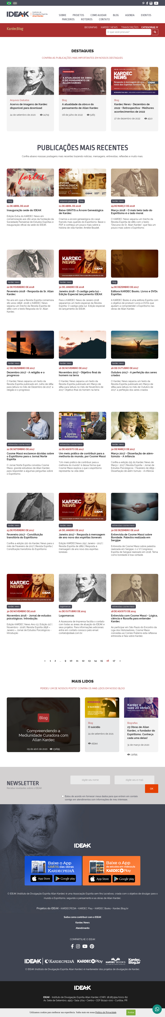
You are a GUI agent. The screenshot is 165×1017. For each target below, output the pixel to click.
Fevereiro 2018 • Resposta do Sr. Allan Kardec (30, 293)
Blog (64, 100)
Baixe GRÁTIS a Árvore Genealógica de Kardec (81, 212)
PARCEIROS (68, 19)
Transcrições (130, 27)
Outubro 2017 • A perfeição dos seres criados (134, 374)
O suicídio (94, 727)
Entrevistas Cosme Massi (19, 444)
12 (83, 660)
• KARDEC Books (102, 908)
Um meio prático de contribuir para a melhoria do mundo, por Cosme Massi (82, 455)
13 (89, 660)
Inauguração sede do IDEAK (24, 210)
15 (101, 660)
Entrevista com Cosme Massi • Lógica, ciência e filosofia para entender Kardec (134, 618)
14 (95, 660)
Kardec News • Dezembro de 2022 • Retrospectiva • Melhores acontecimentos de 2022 (134, 108)
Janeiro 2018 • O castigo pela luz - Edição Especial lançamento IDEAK (80, 293)
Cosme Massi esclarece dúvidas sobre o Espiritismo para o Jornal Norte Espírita (30, 456)
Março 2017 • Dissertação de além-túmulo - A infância (132, 455)
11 (77, 660)
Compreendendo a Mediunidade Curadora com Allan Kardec (43, 735)
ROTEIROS (86, 19)
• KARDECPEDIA (67, 908)
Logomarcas (65, 606)
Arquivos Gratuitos (19, 100)
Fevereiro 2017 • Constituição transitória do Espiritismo (25, 536)
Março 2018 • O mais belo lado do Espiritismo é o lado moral (131, 212)
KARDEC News (109, 27)
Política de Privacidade (105, 1012)
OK (151, 788)
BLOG (116, 15)
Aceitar (131, 1012)
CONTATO (104, 19)
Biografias (90, 27)
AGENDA (130, 15)
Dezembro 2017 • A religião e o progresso (26, 374)
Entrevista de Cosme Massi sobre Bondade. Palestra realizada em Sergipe (131, 537)
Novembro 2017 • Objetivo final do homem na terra (80, 374)
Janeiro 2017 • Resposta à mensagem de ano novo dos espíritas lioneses (82, 536)
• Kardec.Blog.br (119, 908)
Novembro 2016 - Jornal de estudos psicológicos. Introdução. (29, 617)
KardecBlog (15, 29)
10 (71, 660)
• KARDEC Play (85, 908)
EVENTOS (146, 15)
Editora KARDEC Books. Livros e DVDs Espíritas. (134, 293)
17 (114, 660)
